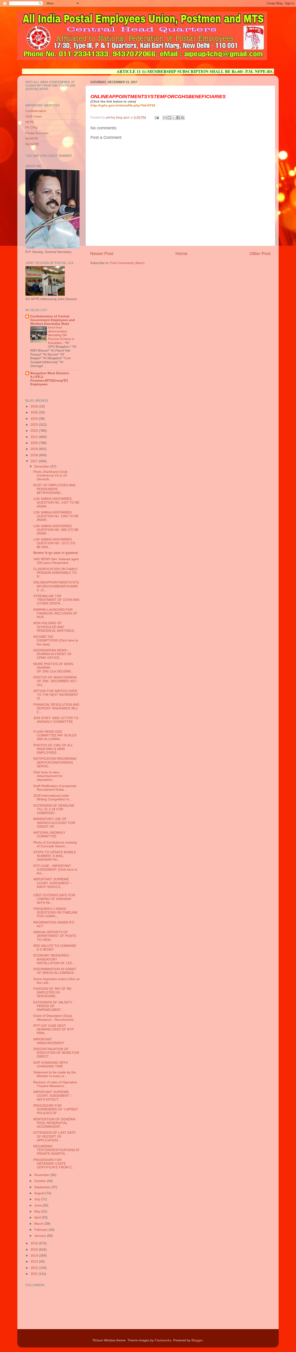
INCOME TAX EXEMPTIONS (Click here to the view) (55, 640)
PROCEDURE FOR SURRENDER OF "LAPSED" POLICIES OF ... (55, 1109)
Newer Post (101, 253)
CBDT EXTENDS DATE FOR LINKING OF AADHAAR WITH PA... (54, 898)
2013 (35, 1261)
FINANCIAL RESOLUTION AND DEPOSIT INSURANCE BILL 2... (56, 708)
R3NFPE (31, 138)
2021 (35, 437)
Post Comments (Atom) (127, 263)
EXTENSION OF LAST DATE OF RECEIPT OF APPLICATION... (54, 1136)
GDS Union (33, 116)
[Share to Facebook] (178, 117)
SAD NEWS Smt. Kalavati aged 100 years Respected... (56, 561)
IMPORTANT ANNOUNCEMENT (48, 1041)
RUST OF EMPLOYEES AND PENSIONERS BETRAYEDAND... (54, 488)
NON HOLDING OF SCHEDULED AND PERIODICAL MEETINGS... (55, 626)
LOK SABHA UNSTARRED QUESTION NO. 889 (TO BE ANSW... (56, 529)
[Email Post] (156, 117)
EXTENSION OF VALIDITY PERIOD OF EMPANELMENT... (52, 1006)
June (38, 1205)
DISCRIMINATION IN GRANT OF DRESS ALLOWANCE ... (55, 971)
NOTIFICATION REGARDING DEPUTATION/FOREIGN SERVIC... (55, 762)
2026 (35, 406)
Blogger (197, 1340)
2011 (34, 1274)
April (38, 1217)
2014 (35, 1255)
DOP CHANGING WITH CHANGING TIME (50, 1064)
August (39, 1193)
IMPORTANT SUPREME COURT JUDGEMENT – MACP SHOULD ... (52, 883)
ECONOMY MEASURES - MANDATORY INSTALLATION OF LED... (54, 959)
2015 (35, 1249)
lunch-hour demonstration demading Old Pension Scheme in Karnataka (61, 335)
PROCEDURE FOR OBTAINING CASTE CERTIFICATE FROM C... (53, 1163)
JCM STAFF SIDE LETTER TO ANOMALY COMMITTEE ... (55, 721)
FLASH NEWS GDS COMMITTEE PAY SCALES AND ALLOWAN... (55, 735)
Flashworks (163, 1340)
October (40, 1181)
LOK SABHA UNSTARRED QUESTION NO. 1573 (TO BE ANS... (54, 543)
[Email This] (165, 117)
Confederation (35, 111)
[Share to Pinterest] (182, 117)
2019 (35, 449)
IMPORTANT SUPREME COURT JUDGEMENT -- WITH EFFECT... (53, 1095)
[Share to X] (173, 117)
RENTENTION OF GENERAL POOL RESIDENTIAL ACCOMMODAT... (54, 1123)
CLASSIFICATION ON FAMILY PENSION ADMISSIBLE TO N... (55, 572)
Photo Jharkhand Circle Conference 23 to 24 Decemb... (50, 475)
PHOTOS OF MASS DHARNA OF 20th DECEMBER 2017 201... (55, 681)
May (37, 1211)
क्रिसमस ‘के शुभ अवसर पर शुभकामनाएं (55, 553)
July (37, 1199)
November (42, 1175)
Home (182, 253)
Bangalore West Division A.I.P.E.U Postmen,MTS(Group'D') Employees (49, 378)
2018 (35, 455)
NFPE (29, 122)
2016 (35, 1243)
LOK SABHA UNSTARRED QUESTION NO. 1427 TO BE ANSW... (56, 502)
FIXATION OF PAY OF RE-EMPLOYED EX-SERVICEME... (52, 992)
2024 (35, 418)
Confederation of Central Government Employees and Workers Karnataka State (52, 320)
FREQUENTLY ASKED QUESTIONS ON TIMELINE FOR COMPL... (55, 912)
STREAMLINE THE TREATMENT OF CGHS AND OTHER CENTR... (56, 599)
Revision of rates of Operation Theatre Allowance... (55, 1084)
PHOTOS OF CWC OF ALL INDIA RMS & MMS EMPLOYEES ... (53, 749)
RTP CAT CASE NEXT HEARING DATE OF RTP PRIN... (53, 1029)
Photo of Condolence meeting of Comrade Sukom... (55, 844)
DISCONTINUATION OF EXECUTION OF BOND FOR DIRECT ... (56, 1052)
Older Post (260, 253)
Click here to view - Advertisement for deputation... (48, 776)
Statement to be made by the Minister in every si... (54, 1074)
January (40, 1235)
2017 (35, 461)
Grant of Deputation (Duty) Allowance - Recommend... (54, 1017)
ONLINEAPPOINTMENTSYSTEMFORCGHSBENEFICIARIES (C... (56, 586)
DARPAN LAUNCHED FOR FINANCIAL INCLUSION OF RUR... (55, 613)
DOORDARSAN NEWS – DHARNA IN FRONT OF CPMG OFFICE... (52, 654)
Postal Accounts (37, 133)
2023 (35, 424)
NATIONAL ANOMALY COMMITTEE (49, 834)
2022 (35, 430)
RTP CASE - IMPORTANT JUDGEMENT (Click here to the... (55, 869)
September (42, 1187)
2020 (35, 443)
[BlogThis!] (169, 117)
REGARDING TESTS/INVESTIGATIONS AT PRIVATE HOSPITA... (56, 1150)
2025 (35, 412)
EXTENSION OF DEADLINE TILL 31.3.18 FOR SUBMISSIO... (53, 809)
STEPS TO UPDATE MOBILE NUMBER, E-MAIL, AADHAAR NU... (54, 856)
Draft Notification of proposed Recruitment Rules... (54, 787)
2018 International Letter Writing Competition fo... (52, 797)
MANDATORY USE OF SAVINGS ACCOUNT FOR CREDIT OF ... (54, 822)
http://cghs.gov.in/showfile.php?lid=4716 (122, 105)
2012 (35, 1268)
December (42, 466)
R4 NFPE (32, 144)
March (39, 1223)
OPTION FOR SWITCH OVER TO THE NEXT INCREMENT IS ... (55, 694)
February (41, 1229)
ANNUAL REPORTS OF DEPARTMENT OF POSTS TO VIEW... (54, 935)
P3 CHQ (31, 127)
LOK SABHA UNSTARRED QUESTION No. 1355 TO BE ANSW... (56, 516)
